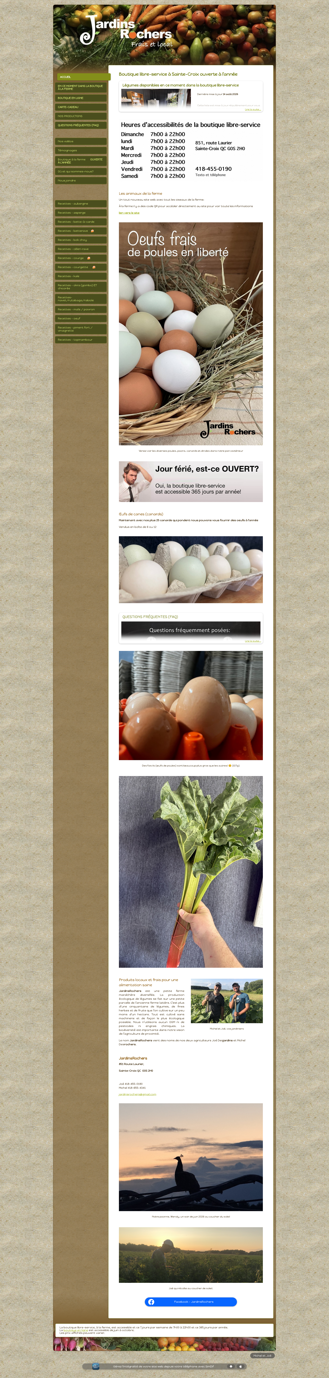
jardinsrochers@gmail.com (137, 1094)
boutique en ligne (76, 1330)
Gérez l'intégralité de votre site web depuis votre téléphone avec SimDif (163, 1366)
